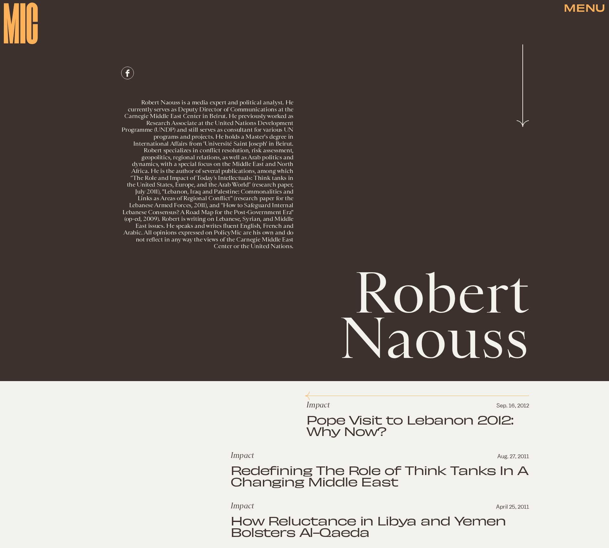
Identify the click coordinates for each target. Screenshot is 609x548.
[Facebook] (127, 73)
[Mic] (21, 23)
